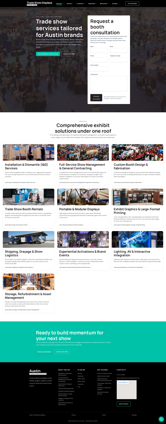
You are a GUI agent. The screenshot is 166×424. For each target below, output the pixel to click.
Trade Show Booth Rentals (65, 388)
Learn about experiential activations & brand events (75, 267)
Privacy (74, 415)
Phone (92, 56)
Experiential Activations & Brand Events (65, 403)
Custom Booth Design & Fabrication (65, 385)
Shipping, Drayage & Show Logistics (65, 399)
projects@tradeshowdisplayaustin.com (127, 378)
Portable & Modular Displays (66, 391)
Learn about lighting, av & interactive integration (129, 267)
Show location (94, 65)
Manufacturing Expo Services (103, 393)
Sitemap (134, 415)
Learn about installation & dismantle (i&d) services (21, 182)
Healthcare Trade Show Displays (104, 388)
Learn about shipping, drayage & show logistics (20, 267)
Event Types (81, 379)
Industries (92, 3)
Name (92, 46)
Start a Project (123, 404)
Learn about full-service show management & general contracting (80, 182)
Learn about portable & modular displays (72, 225)
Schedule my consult (96, 97)
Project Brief (94, 74)
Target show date (115, 56)
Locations (81, 3)
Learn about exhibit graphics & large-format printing (130, 225)
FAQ (79, 387)
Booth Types (81, 381)
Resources (104, 3)
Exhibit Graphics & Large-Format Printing (65, 394)
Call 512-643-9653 (69, 54)
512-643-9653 (132, 3)
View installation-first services (48, 54)
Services (60, 3)
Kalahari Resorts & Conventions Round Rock (104, 379)
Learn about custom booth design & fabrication (129, 182)
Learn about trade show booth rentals (17, 225)
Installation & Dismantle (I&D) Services (65, 374)
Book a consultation (44, 352)
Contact (115, 3)
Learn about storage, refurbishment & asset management (23, 310)
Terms (104, 415)
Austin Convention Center (104, 373)
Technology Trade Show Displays (104, 384)
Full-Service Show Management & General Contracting (65, 379)
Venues (70, 3)
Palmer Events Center (103, 376)
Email (111, 46)
